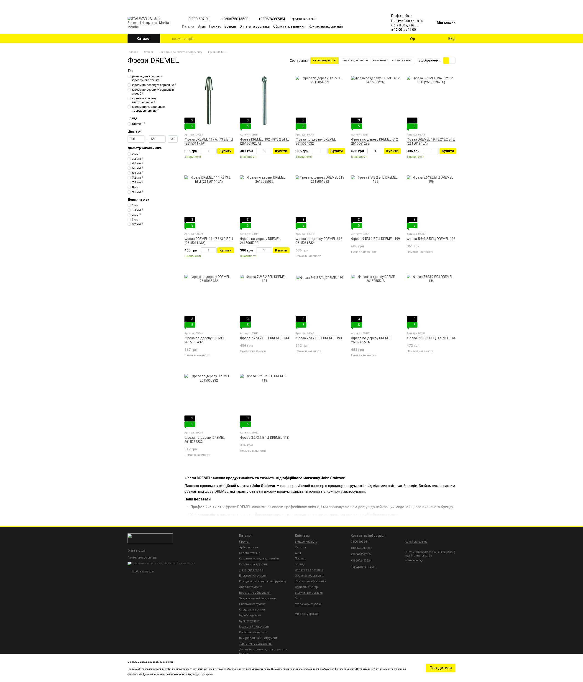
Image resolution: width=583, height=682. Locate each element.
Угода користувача (308, 604)
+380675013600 (235, 19)
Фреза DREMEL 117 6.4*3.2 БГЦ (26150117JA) (208, 141)
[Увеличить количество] (214, 151)
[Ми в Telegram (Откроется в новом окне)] (369, 26)
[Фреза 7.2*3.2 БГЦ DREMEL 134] (264, 299)
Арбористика (248, 547)
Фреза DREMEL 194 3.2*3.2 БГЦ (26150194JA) (431, 141)
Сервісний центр (306, 587)
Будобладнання (250, 615)
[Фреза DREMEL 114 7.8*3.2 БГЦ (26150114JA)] (208, 199)
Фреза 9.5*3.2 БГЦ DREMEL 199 (375, 239)
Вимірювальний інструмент (258, 638)
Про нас (215, 26)
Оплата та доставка (255, 26)
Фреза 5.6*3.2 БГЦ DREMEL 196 (431, 239)
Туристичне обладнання (255, 643)
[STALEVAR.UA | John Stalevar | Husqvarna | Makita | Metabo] (150, 538)
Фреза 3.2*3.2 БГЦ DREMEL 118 (264, 438)
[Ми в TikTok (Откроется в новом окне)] (375, 26)
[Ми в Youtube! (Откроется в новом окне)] (358, 26)
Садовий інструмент (253, 564)
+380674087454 (271, 19)
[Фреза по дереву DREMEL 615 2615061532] (320, 199)
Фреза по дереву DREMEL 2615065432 (204, 340)
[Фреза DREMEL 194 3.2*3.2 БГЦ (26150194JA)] (431, 100)
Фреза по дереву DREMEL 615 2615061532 (319, 241)
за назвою (380, 60)
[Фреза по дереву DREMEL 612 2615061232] (375, 100)
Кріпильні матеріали (253, 632)
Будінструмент (249, 621)
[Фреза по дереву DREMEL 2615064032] (320, 100)
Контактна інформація (326, 26)
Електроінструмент (252, 575)
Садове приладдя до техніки (259, 558)
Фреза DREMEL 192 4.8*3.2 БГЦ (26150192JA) (264, 141)
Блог (298, 598)
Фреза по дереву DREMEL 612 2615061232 (374, 141)
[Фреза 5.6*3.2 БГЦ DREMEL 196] (431, 199)
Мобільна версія (143, 571)
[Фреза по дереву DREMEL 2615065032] (264, 199)
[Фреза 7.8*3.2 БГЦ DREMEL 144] (431, 299)
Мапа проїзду (414, 560)
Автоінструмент (250, 587)
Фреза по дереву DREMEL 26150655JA (371, 340)
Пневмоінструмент (252, 604)
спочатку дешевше (354, 60)
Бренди (230, 26)
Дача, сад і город (251, 570)
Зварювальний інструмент (257, 598)
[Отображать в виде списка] (452, 60)
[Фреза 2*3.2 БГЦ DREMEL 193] (320, 299)
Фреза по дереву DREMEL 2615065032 (260, 241)
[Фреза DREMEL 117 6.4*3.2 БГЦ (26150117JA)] (208, 100)
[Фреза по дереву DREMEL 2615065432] (208, 299)
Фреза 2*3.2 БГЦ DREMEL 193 (319, 338)
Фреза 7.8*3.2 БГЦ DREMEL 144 (431, 338)
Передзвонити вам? (302, 19)
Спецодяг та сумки (252, 609)
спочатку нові (402, 60)
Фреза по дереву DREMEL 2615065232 (204, 440)
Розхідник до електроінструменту (262, 581)
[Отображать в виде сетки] (446, 60)
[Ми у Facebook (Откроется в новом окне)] (353, 26)
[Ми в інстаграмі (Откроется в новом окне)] (364, 26)
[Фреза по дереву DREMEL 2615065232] (208, 398)
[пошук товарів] (168, 38)
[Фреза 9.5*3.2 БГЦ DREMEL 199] (375, 199)
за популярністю (324, 60)
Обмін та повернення (289, 26)
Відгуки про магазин (309, 592)
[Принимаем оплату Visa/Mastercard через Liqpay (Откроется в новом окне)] (161, 563)
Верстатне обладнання (255, 592)
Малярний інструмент (254, 626)
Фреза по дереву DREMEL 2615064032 (316, 141)
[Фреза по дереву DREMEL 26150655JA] (375, 299)
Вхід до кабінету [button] (306, 541)
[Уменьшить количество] (203, 151)
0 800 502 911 (200, 19)
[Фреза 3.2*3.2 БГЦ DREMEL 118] (264, 398)
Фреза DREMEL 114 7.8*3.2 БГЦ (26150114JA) (208, 241)
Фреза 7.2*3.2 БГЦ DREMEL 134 (264, 338)
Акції (202, 26)
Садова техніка (249, 553)
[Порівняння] (426, 38)
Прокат (244, 541)
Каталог (188, 26)
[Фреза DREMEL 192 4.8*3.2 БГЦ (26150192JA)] (264, 100)
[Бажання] (435, 38)
